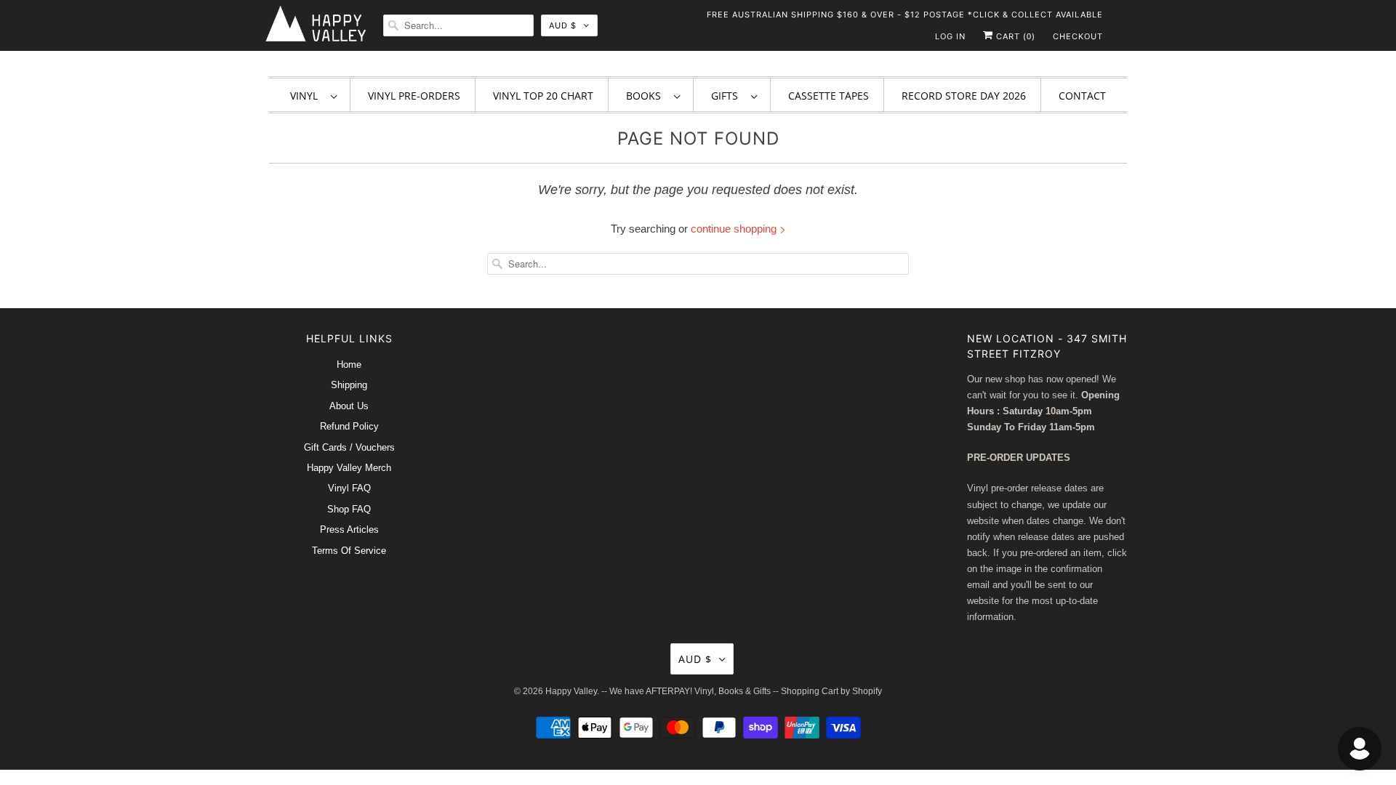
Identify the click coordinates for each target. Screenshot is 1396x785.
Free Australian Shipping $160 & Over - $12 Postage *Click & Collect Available (905, 14)
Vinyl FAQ (349, 488)
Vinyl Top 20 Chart (543, 95)
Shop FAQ (349, 509)
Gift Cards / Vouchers (349, 447)
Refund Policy (349, 426)
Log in (950, 36)
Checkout (1078, 36)
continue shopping (735, 228)
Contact (1082, 95)
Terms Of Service (349, 550)
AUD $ (563, 25)
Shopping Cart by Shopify (831, 691)
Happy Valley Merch (349, 467)
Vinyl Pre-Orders (414, 95)
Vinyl (307, 95)
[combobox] (458, 25)
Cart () (1014, 36)
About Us (349, 405)
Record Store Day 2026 (964, 95)
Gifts (727, 95)
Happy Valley (571, 691)
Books (646, 95)
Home (349, 364)
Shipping (349, 384)
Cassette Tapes (828, 95)
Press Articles (349, 529)
